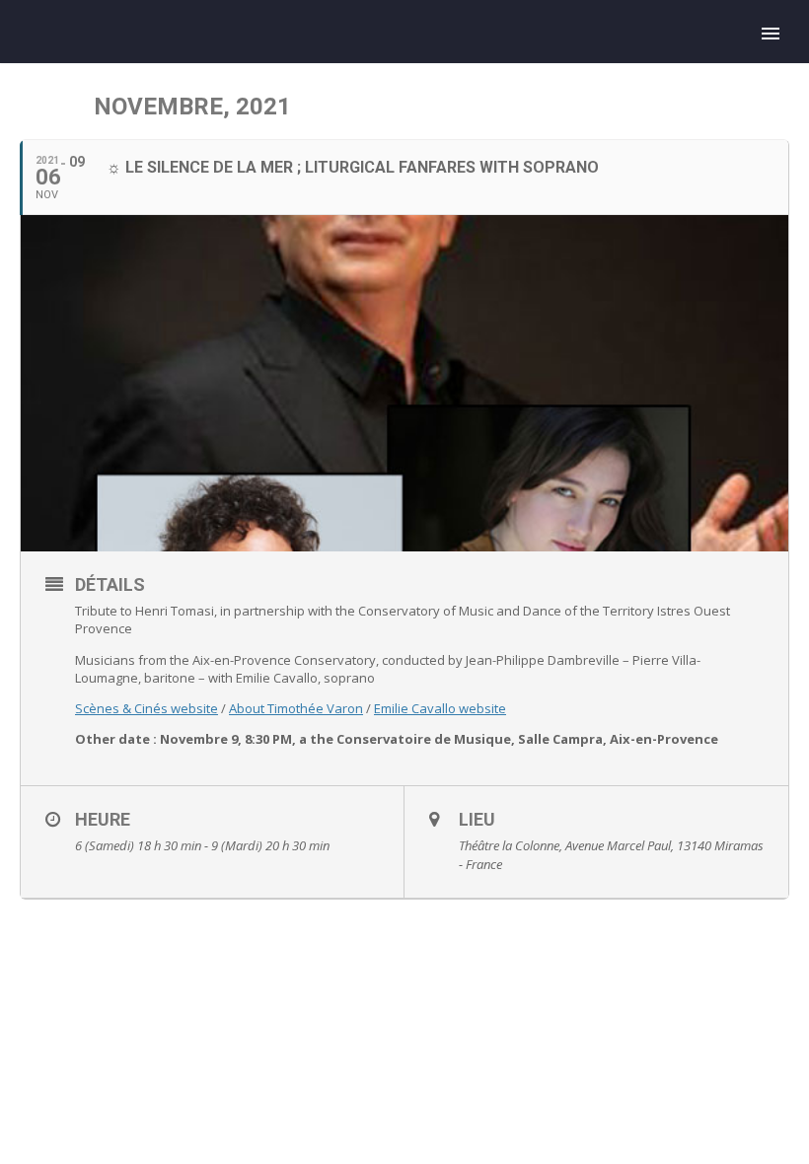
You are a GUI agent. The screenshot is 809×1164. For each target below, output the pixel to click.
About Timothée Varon (296, 708)
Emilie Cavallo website (440, 708)
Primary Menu (770, 33)
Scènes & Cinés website (146, 708)
